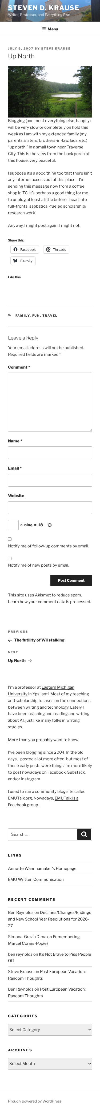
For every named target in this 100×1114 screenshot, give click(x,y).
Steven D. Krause (43, 8)
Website (16, 495)
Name (15, 441)
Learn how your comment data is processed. (49, 601)
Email (15, 468)
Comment (19, 367)
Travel (50, 315)
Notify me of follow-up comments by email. (48, 546)
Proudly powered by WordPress (35, 1101)
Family (22, 315)
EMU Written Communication (36, 879)
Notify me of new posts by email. (38, 565)
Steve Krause (56, 48)
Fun (36, 315)
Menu (53, 29)
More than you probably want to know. (43, 739)
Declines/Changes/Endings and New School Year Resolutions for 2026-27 (49, 919)
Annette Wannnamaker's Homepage (42, 868)
